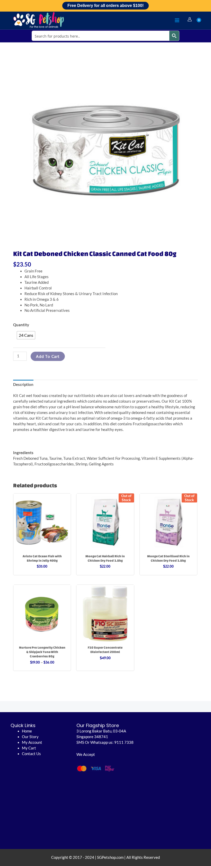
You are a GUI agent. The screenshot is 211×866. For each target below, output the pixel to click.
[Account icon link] (189, 19)
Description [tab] (23, 384)
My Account (32, 742)
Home (27, 731)
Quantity (21, 325)
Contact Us (31, 754)
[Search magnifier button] (174, 36)
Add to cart (47, 356)
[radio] (26, 335)
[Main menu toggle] (177, 20)
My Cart (29, 748)
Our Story (30, 737)
